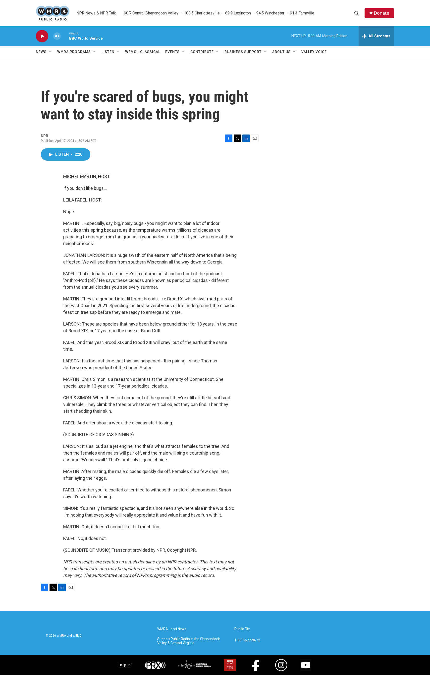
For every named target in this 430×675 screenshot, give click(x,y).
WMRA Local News (171, 629)
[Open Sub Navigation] (50, 52)
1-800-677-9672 (247, 640)
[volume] (57, 36)
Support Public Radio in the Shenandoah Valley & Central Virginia (188, 641)
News (41, 52)
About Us (281, 52)
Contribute (202, 52)
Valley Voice (314, 52)
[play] (42, 36)
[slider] (65, 36)
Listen (108, 52)
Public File (242, 629)
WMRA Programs (74, 52)
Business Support (243, 52)
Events (172, 52)
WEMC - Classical (142, 52)
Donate (381, 13)
